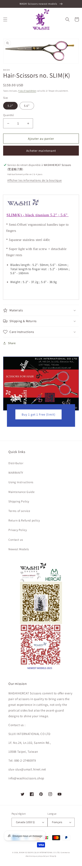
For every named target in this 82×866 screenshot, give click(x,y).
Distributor (16, 463)
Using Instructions (20, 482)
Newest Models (18, 549)
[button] (5, 19)
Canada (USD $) (25, 822)
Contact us (15, 540)
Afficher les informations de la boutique (34, 180)
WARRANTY (15, 473)
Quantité (8, 115)
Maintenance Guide (21, 492)
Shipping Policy (18, 501)
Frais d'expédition (27, 90)
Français (57, 822)
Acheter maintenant (41, 151)
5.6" (27, 106)
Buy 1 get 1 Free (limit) (38, 414)
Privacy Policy (17, 530)
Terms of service (19, 511)
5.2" (10, 106)
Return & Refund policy (24, 520)
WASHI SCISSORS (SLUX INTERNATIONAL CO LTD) (39, 852)
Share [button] (12, 343)
